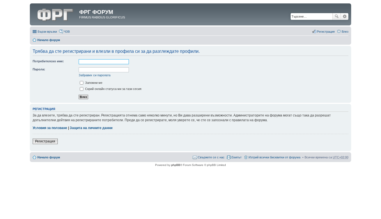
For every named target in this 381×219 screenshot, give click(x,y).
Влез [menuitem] (345, 31)
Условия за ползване (50, 128)
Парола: (39, 69)
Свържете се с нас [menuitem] (211, 157)
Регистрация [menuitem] (326, 31)
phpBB (175, 164)
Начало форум (48, 40)
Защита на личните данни (91, 128)
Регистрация (45, 141)
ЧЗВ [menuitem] (67, 31)
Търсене (336, 16)
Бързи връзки (47, 31)
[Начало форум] (55, 14)
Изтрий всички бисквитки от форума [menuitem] (274, 157)
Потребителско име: (48, 61)
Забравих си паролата (94, 75)
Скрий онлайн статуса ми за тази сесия (112, 89)
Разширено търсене (344, 16)
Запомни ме (93, 82)
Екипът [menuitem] (237, 157)
